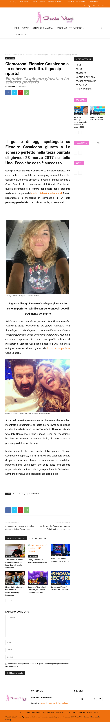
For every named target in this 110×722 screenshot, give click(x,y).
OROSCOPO (81, 73)
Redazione (11, 86)
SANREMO (70, 2)
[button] (101, 28)
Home (7, 54)
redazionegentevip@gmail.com (55, 703)
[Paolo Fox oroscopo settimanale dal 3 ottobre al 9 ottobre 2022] (81, 110)
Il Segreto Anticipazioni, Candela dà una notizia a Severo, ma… (19, 527)
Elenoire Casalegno (19, 494)
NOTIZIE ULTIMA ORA (54, 2)
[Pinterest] (94, 5)
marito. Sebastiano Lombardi (46, 193)
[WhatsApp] (26, 92)
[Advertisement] (55, 47)
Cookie (86, 717)
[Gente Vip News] (55, 16)
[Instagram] (89, 5)
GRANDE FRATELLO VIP (86, 81)
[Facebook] (85, 5)
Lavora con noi (92, 712)
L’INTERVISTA (94, 2)
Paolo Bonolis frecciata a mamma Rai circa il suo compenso (55, 527)
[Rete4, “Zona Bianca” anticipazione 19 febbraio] (60, 550)
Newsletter (60, 712)
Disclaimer (71, 712)
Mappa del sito (48, 712)
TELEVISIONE (80, 2)
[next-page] (11, 600)
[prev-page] (7, 600)
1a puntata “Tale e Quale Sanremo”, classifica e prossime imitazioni (37, 589)
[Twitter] (98, 5)
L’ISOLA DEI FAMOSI (84, 89)
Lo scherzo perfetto (58, 348)
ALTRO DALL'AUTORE (37, 538)
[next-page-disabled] (80, 152)
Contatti (27, 712)
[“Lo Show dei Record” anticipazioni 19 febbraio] (60, 578)
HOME (35, 2)
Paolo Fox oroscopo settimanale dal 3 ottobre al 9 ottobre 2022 (80, 122)
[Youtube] (103, 5)
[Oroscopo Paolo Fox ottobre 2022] (97, 110)
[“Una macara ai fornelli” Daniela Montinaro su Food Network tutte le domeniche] (15, 551)
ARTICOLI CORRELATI (16, 538)
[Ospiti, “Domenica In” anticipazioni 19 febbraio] (38, 551)
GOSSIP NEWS (34, 494)
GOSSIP (42, 2)
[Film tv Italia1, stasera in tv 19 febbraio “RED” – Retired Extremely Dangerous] (15, 578)
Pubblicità (81, 712)
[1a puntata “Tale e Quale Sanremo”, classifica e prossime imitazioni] (38, 578)
